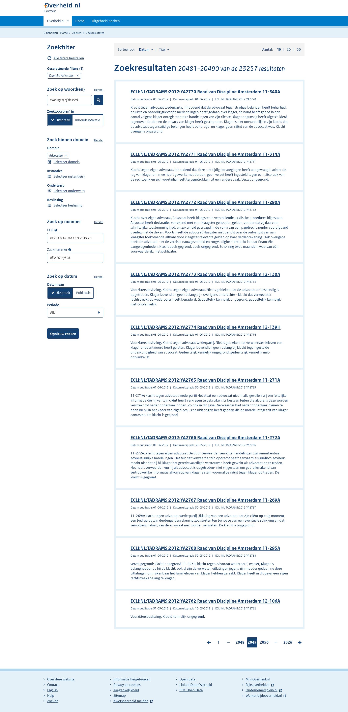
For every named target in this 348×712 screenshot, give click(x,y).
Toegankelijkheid (126, 690)
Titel (164, 49)
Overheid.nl (55, 22)
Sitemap (119, 695)
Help (50, 695)
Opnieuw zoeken (63, 334)
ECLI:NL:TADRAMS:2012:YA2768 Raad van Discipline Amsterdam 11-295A (205, 548)
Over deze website (61, 679)
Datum (146, 49)
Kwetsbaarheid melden (130, 701)
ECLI (50, 230)
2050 (264, 643)
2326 (287, 643)
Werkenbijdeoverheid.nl (264, 695)
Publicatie (83, 293)
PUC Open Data (191, 690)
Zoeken (76, 33)
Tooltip (56, 230)
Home (80, 21)
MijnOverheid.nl (258, 679)
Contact (53, 684)
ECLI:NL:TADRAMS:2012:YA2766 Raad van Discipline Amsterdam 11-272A (205, 437)
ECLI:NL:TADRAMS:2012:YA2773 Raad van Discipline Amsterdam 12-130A (205, 274)
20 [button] (289, 49)
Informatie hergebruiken (131, 679)
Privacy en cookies (127, 684)
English (52, 690)
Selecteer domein (67, 162)
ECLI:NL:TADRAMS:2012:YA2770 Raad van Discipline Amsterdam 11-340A (205, 92)
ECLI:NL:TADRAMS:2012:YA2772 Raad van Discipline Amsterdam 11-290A (205, 202)
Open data (187, 679)
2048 (240, 643)
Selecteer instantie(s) (69, 176)
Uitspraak (63, 120)
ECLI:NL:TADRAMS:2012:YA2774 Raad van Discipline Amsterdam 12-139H (205, 327)
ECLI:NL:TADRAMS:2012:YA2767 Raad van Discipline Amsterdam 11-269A (205, 500)
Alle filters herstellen (69, 58)
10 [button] (279, 49)
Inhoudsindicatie (87, 120)
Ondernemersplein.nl (262, 690)
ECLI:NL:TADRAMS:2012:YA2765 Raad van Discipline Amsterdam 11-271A (205, 380)
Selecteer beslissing (68, 205)
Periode (53, 305)
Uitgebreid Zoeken (106, 21)
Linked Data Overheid (195, 684)
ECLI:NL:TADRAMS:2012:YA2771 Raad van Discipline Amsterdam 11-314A (205, 154)
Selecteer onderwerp (69, 191)
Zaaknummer (57, 249)
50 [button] (299, 49)
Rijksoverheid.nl (257, 684)
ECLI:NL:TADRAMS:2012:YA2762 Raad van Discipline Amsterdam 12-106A (205, 601)
